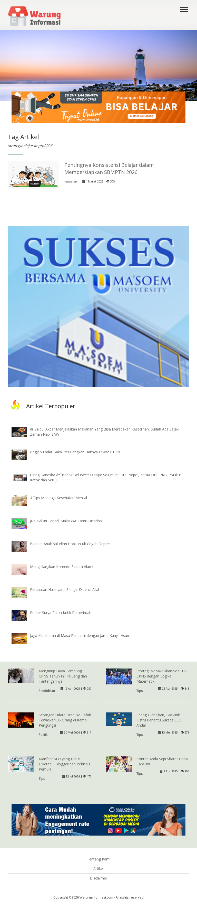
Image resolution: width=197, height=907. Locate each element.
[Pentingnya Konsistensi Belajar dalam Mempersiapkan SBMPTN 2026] (33, 174)
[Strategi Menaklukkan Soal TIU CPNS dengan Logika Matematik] (119, 676)
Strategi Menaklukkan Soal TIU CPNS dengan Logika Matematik (161, 676)
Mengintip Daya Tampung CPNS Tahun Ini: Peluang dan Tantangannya (63, 676)
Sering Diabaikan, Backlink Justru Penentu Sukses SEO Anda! (158, 720)
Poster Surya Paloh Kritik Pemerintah (60, 612)
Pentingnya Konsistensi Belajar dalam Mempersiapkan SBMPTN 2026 (109, 168)
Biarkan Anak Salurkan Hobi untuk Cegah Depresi (70, 543)
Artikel (98, 868)
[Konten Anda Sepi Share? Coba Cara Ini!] (119, 764)
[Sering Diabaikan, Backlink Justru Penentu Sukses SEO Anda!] (119, 719)
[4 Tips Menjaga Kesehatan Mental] (23, 500)
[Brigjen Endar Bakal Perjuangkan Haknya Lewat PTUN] (23, 454)
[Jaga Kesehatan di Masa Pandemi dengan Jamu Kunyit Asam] (23, 637)
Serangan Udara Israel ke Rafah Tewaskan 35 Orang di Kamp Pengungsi (65, 720)
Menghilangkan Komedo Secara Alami (61, 566)
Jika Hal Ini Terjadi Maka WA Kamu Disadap (66, 520)
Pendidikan (70, 181)
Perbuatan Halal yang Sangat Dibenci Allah (65, 589)
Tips (139, 691)
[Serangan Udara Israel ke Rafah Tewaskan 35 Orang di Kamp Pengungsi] (21, 719)
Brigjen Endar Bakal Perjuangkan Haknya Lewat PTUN (75, 452)
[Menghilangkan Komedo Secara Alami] (23, 569)
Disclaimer (98, 878)
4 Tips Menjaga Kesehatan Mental (58, 497)
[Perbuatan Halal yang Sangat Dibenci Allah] (23, 592)
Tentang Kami (98, 859)
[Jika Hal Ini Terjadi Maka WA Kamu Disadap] (23, 523)
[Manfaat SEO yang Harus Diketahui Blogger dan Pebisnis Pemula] (21, 764)
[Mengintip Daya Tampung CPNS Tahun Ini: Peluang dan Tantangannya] (21, 675)
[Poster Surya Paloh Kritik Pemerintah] (23, 614)
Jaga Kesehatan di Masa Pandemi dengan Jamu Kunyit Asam (80, 635)
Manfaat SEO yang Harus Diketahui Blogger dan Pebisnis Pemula (64, 764)
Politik (43, 734)
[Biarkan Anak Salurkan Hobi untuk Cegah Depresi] (23, 546)
